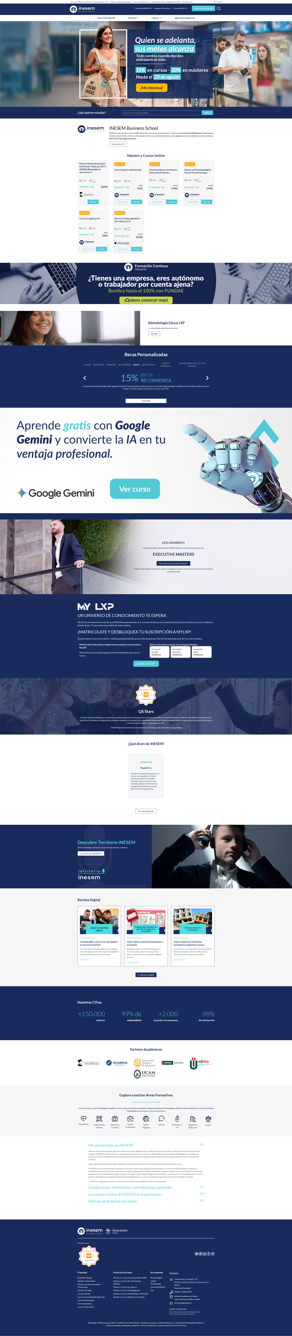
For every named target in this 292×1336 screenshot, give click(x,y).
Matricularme (122, 202)
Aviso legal (92, 1323)
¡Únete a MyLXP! (146, 663)
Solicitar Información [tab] (203, 8)
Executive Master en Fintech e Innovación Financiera (89, 2)
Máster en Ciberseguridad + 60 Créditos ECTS (127, 220)
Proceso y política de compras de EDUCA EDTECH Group (163, 1325)
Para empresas (187, 2)
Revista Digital (156, 1278)
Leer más (84, 959)
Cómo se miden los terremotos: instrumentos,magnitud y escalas (188, 943)
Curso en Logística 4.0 (141, 2)
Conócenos (117, 144)
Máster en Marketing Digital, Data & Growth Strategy (198, 171)
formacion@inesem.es (182, 1303)
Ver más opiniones (146, 811)
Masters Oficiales (85, 1290)
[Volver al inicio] (82, 9)
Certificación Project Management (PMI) (165, 2)
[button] (218, 8)
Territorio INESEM (158, 1287)
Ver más (93, 202)
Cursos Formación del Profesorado (91, 1297)
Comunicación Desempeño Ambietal (188, 1323)
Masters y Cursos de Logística (125, 1287)
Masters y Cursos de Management (126, 1290)
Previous (84, 378)
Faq (152, 1290)
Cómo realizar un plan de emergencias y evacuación (145, 943)
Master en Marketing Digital (121, 2)
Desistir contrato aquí (177, 1309)
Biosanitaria (83, 1124)
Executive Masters (85, 1278)
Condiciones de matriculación (127, 1323)
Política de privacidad (106, 1323)
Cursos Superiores (85, 1303)
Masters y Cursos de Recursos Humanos (129, 1297)
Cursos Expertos (84, 1294)
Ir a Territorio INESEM (90, 853)
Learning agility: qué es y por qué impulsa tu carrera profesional (98, 943)
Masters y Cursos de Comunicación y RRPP (130, 1278)
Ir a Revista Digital (146, 975)
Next (207, 378)
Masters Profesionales (86, 1281)
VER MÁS (146, 401)
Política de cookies (148, 1323)
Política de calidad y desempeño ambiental (122, 1325)
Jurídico (208, 1125)
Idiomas (161, 1124)
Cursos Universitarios (86, 1307)
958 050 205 (187, 1292)
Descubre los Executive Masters (173, 563)
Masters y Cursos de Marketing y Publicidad (130, 1294)
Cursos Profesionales (86, 1300)
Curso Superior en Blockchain (127, 170)
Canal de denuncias (165, 1323)
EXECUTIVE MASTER (106, 18)
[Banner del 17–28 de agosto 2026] (146, 64)
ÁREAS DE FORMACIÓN (185, 18)
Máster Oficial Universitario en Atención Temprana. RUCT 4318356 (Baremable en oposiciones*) (92, 167)
